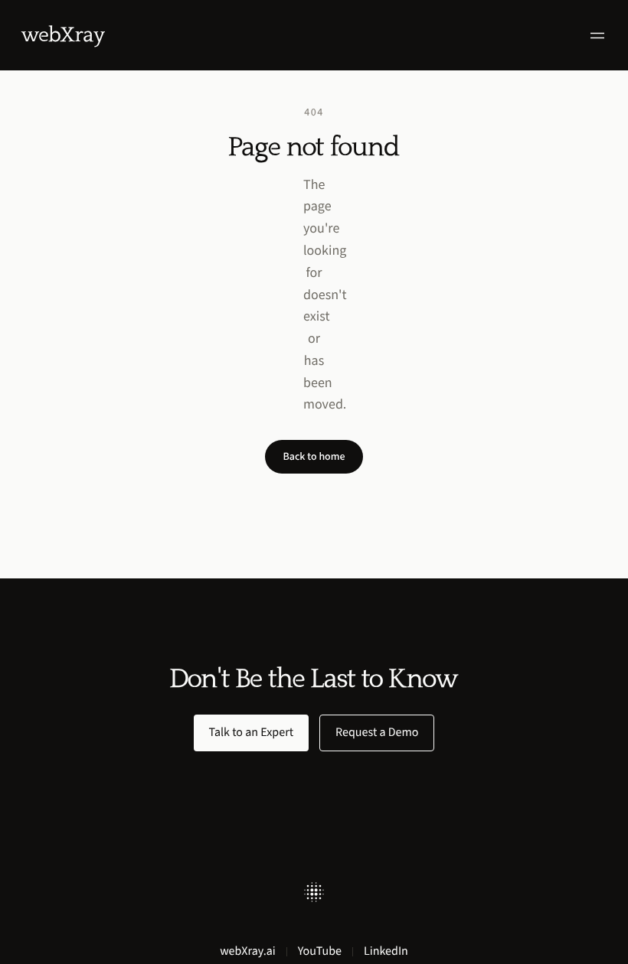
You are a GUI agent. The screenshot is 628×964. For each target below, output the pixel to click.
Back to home (314, 456)
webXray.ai (248, 951)
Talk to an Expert (251, 733)
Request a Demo (376, 733)
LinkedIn (386, 951)
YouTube (320, 951)
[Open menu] (597, 35)
